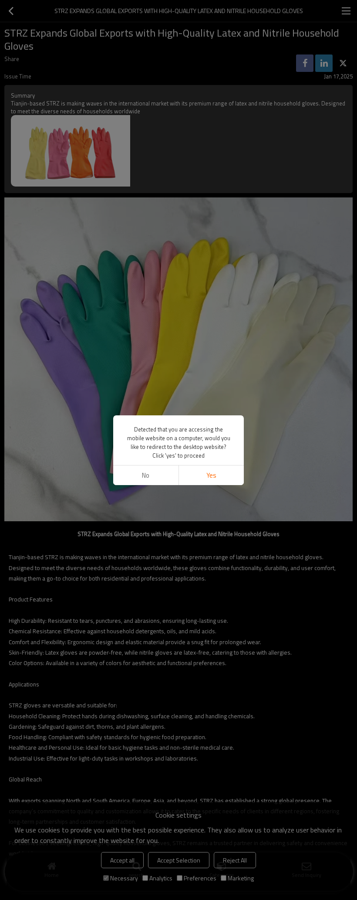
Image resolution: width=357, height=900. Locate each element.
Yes (211, 475)
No (145, 475)
